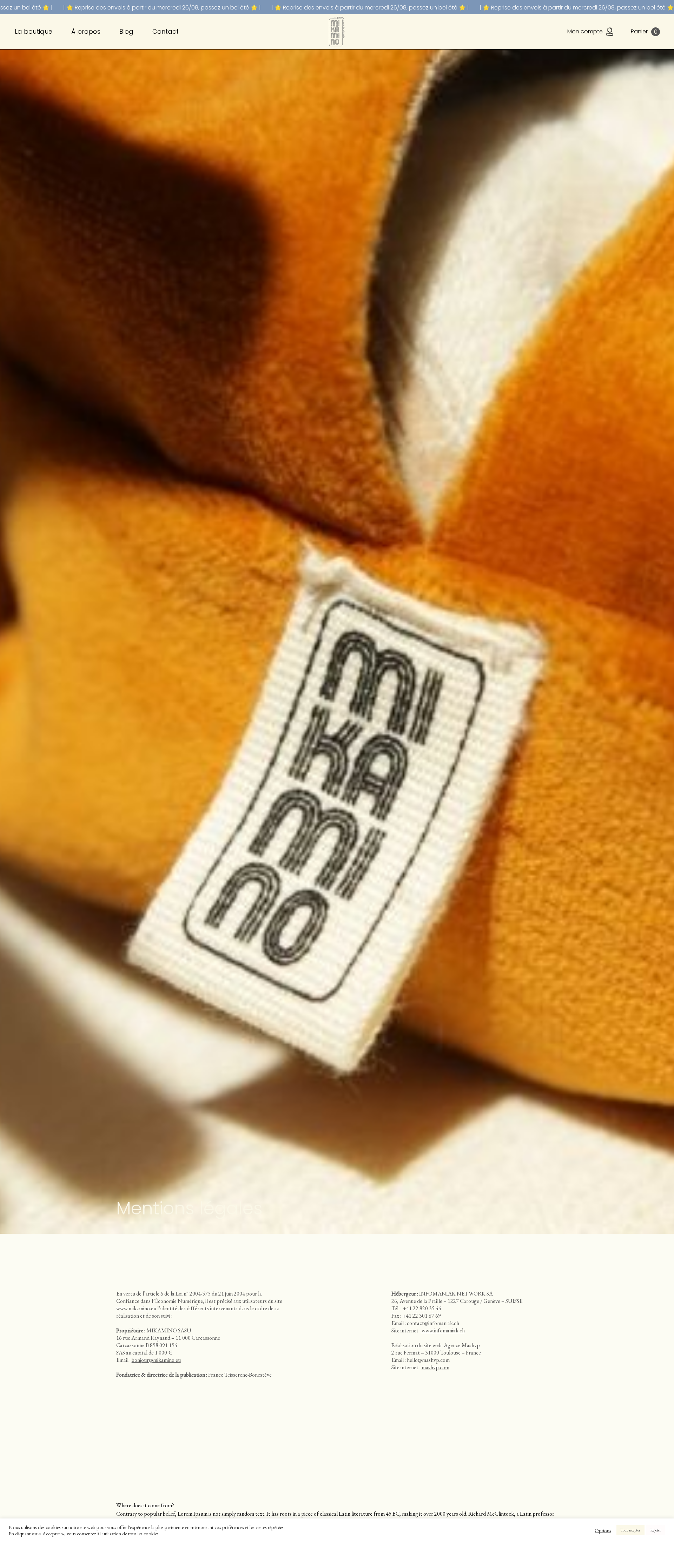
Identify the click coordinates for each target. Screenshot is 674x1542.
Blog (126, 31)
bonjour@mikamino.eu (156, 1360)
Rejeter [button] (655, 1530)
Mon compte (585, 31)
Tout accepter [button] (630, 1530)
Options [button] (603, 1530)
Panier (644, 31)
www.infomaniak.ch (443, 1330)
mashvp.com (435, 1367)
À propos (85, 31)
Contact (165, 31)
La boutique (33, 31)
